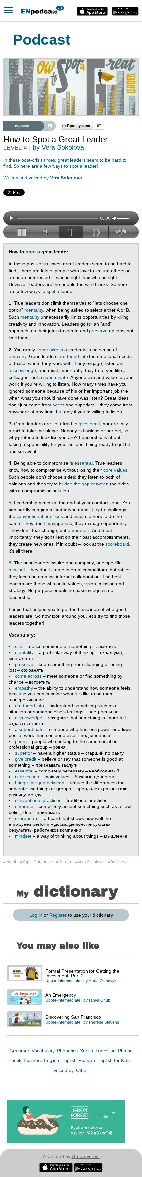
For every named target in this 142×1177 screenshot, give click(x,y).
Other (82, 1070)
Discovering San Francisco (73, 1017)
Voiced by (64, 1070)
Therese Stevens (104, 1022)
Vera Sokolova (66, 177)
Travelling (106, 1050)
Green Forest (86, 1156)
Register (58, 915)
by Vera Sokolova (58, 147)
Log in (35, 915)
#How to (64, 862)
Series (87, 1050)
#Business (117, 862)
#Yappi (10, 862)
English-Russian (78, 1060)
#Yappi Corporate (36, 862)
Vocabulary (44, 1050)
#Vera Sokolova (90, 862)
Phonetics (68, 1050)
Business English (42, 1060)
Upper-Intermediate (62, 981)
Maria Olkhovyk (102, 981)
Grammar (20, 1050)
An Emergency (60, 995)
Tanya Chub (99, 1000)
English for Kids (113, 1060)
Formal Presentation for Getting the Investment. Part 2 (82, 973)
